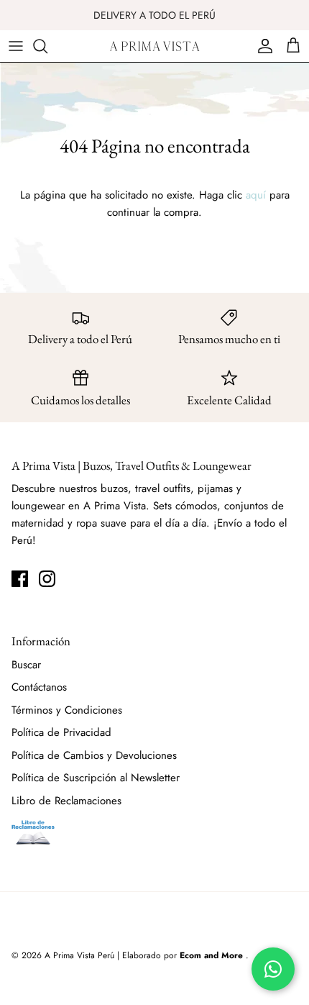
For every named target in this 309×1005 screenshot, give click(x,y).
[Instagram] (47, 578)
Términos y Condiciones (66, 710)
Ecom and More (211, 955)
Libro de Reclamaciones (66, 801)
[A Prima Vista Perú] (154, 45)
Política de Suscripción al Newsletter (95, 778)
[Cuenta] (261, 46)
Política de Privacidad (61, 732)
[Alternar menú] (16, 46)
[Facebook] (19, 578)
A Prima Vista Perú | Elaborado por (112, 955)
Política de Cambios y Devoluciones (94, 755)
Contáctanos (39, 687)
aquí (256, 195)
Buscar (26, 665)
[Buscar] (47, 46)
